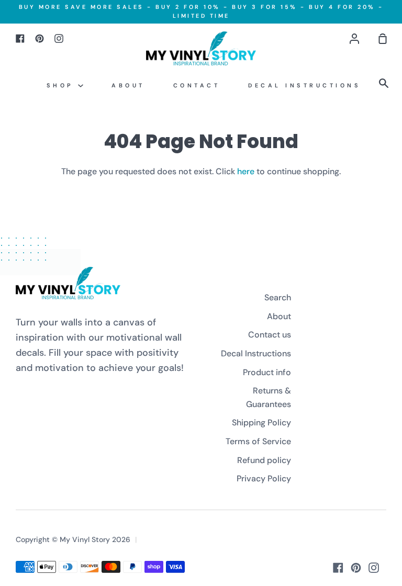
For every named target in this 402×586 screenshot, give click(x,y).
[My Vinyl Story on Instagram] (373, 567)
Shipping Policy (261, 422)
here (245, 171)
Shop (63, 85)
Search (277, 297)
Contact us (269, 334)
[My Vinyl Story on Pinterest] (356, 567)
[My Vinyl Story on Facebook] (338, 567)
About (128, 85)
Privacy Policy (264, 478)
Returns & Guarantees (268, 397)
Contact (196, 85)
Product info (267, 372)
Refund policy (264, 460)
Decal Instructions (304, 85)
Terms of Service (258, 441)
